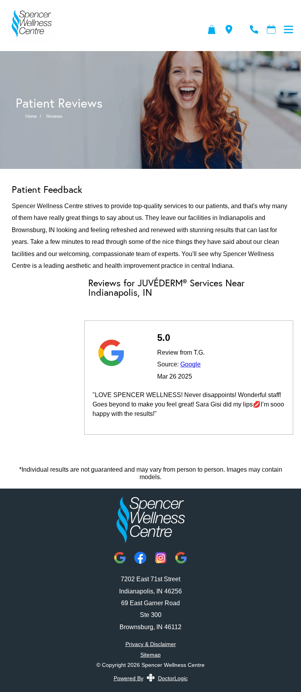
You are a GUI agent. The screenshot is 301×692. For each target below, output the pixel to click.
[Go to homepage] (97, 29)
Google (190, 364)
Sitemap (150, 655)
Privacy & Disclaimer (150, 644)
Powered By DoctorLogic (151, 678)
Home (31, 116)
